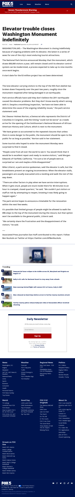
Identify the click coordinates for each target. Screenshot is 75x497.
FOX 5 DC (5, 44)
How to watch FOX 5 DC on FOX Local (8, 411)
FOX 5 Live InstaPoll (65, 403)
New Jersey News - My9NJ (46, 374)
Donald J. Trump (64, 377)
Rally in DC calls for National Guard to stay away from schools (36, 279)
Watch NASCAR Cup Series (8, 457)
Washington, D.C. (7, 365)
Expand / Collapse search (71, 4)
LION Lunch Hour (26, 403)
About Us (63, 400)
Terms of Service (39, 347)
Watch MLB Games (8, 454)
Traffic (23, 370)
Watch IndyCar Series (9, 460)
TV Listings (5, 403)
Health (4, 388)
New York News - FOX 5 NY (47, 366)
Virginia (4, 368)
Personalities (63, 416)
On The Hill (43, 416)
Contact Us (62, 413)
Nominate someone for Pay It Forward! (27, 411)
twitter (60, 483)
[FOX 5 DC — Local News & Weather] (8, 4)
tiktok (68, 483)
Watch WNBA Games (9, 471)
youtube (53, 483)
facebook (57, 483)
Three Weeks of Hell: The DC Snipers (46, 427)
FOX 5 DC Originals (44, 401)
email (71, 483)
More (47, 4)
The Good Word (45, 423)
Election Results (64, 375)
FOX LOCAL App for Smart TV (65, 410)
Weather (25, 362)
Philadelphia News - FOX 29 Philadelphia (46, 370)
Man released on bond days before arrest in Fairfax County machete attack (41, 295)
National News (7, 376)
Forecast (24, 365)
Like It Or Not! (44, 412)
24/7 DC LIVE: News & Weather (9, 373)
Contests (61, 425)
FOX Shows (6, 408)
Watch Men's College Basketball (9, 463)
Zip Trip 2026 (25, 414)
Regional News (46, 362)
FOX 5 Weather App (27, 376)
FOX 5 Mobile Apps (65, 421)
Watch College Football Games (7, 450)
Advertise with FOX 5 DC (65, 406)
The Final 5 (43, 414)
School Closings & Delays (27, 373)
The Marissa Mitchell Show (46, 406)
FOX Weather (25, 379)
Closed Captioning (64, 437)
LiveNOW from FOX (8, 405)
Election (61, 372)
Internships (62, 432)
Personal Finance (7, 390)
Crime (4, 379)
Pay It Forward (25, 408)
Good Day (25, 400)
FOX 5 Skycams (26, 368)
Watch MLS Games (8, 473)
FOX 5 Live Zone (45, 421)
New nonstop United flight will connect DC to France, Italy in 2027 (37, 287)
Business (5, 383)
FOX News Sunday (8, 393)
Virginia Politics (63, 370)
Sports (4, 381)
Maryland (5, 370)
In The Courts (44, 419)
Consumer (5, 386)
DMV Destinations (27, 405)
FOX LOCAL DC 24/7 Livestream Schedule (8, 415)
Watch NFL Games (8, 447)
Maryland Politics (64, 368)
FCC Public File (63, 428)
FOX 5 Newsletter (64, 418)
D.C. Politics (62, 365)
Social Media (63, 423)
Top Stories (6, 395)
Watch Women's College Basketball (8, 467)
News (10, 44)
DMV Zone (43, 409)
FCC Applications (64, 430)
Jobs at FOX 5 (63, 435)
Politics (62, 362)
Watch (5, 400)
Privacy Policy (39, 345)
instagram (64, 483)
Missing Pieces (44, 430)
